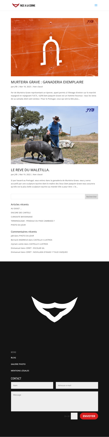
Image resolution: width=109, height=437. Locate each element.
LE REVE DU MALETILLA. (30, 169)
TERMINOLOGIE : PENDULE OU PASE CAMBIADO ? (33, 221)
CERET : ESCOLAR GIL (35, 248)
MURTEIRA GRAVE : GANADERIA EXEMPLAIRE (47, 82)
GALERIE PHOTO (18, 364)
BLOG (13, 357)
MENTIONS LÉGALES (20, 370)
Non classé (38, 86)
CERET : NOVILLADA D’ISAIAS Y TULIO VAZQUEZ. (47, 252)
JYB (15, 86)
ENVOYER (89, 416)
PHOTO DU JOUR (18, 225)
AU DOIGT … (16, 208)
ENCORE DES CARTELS (21, 212)
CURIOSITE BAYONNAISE (22, 216)
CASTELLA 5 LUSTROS (42, 240)
